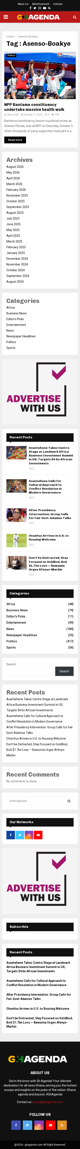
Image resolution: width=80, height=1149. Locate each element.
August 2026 (15, 166)
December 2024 (17, 258)
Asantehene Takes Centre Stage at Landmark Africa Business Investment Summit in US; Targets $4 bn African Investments (51, 455)
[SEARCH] (69, 801)
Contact (58, 4)
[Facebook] (16, 1125)
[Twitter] (27, 1125)
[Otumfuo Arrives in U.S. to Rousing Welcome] (16, 540)
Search (11, 664)
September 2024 (17, 276)
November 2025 (17, 195)
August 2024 (15, 281)
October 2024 (15, 270)
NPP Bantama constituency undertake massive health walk (34, 107)
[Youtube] (50, 1125)
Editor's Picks (15, 319)
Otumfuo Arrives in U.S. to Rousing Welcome (49, 537)
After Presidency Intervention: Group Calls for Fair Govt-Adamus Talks (50, 514)
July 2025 (12, 218)
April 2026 (13, 178)
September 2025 (17, 207)
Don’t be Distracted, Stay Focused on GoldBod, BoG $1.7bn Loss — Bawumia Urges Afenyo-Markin (48, 563)
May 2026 (13, 172)
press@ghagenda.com (48, 1102)
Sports (10, 347)
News (10, 330)
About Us (23, 4)
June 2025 (13, 224)
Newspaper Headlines (21, 336)
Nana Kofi (13, 114)
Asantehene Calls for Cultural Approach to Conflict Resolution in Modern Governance (45, 487)
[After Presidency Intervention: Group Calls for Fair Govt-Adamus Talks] (16, 515)
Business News (16, 313)
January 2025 (15, 253)
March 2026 (14, 184)
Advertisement (40, 4)
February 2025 (16, 247)
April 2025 (13, 235)
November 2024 (17, 264)
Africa (10, 307)
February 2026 (16, 189)
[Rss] (62, 1125)
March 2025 (14, 241)
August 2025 (15, 212)
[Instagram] (39, 1125)
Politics (11, 55)
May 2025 (13, 230)
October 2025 (15, 201)
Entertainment (16, 324)
